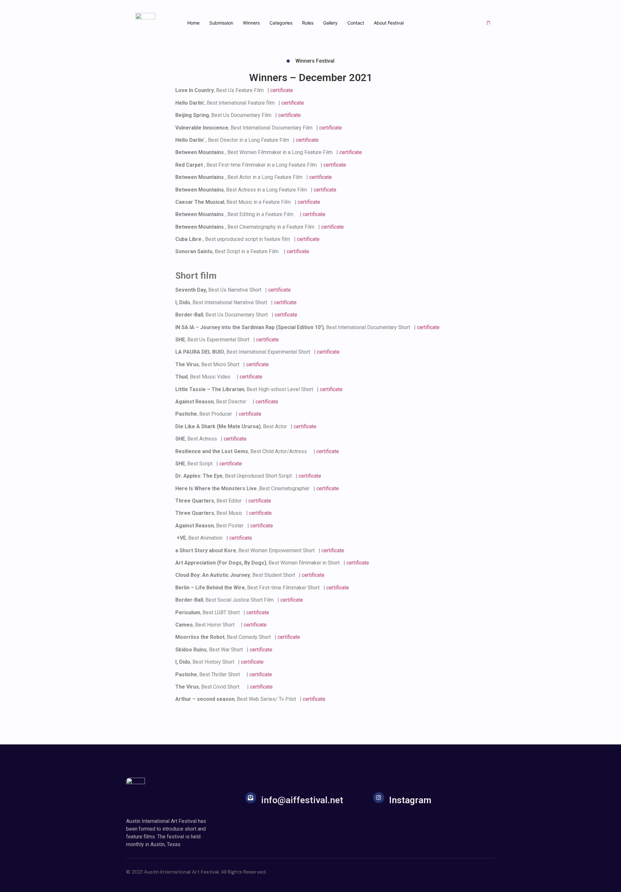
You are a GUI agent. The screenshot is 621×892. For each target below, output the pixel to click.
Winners (251, 23)
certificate (281, 90)
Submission (221, 23)
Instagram (410, 800)
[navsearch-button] (488, 22)
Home (193, 23)
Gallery (330, 23)
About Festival (389, 23)
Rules (307, 23)
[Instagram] (378, 797)
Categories (280, 23)
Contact (355, 23)
